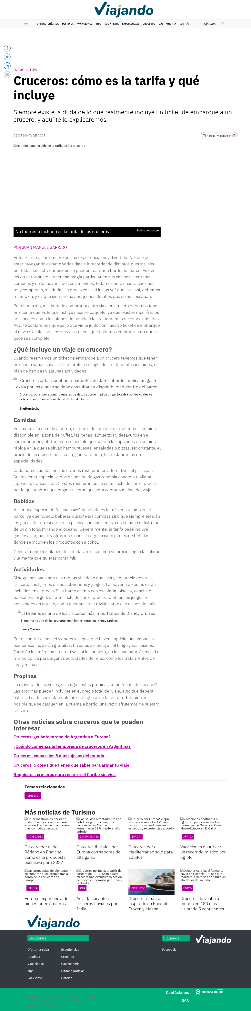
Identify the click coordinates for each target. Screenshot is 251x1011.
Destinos (68, 23)
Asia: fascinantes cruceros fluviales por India (96, 903)
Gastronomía (167, 23)
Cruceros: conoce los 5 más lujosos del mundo (59, 755)
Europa (136, 836)
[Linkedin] (7, 65)
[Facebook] (7, 48)
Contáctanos (177, 992)
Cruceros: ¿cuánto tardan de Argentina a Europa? (62, 736)
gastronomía (89, 836)
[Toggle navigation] (25, 24)
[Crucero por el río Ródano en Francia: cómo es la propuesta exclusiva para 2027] (48, 830)
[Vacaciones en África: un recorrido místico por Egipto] (203, 830)
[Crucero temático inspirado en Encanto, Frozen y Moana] (151, 882)
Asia (82, 888)
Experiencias (130, 23)
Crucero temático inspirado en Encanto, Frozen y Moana (149, 903)
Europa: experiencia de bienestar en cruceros (46, 900)
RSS (185, 1000)
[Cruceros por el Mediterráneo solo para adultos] (151, 830)
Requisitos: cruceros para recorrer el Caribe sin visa (65, 774)
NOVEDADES (35, 836)
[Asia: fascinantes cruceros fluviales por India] (99, 882)
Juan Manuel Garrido (44, 247)
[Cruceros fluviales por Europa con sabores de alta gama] (99, 830)
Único (187, 888)
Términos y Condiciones (44, 1006)
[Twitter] (7, 56)
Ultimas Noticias (73, 971)
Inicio (19, 70)
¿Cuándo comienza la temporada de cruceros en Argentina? (72, 746)
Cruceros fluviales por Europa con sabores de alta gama (98, 852)
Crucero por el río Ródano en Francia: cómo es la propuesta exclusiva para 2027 (45, 854)
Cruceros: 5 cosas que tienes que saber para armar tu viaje (71, 765)
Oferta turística (48, 23)
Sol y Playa (112, 23)
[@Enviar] (7, 74)
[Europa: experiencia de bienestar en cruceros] (48, 882)
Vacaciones (84, 23)
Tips (98, 23)
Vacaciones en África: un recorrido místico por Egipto (203, 852)
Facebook (169, 949)
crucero (32, 795)
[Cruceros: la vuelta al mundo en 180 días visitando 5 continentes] (203, 882)
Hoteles (66, 978)
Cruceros (149, 23)
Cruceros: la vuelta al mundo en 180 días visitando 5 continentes (202, 903)
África (188, 836)
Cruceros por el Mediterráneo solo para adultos (150, 852)
